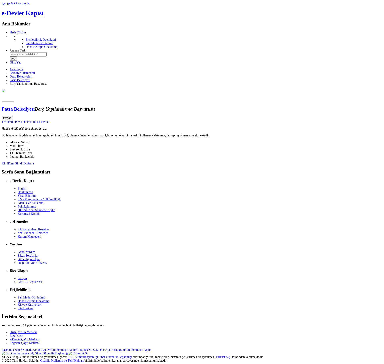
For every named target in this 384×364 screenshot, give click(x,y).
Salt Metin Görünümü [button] (31, 297)
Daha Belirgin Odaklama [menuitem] (41, 46)
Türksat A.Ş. (223, 357)
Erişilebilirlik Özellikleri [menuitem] (41, 39)
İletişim (22, 278)
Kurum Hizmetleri (29, 236)
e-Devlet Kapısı (22, 13)
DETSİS (36, 210)
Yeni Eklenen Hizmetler (33, 233)
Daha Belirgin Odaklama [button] (33, 301)
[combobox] (28, 54)
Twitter (58, 349)
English (22, 188)
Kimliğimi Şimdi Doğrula (18, 163)
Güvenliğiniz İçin (29, 259)
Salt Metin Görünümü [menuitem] (39, 43)
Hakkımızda (25, 192)
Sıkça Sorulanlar (28, 255)
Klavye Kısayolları (29, 304)
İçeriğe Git (8, 3)
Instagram (131, 349)
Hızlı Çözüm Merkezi (23, 332)
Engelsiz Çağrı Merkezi (24, 343)
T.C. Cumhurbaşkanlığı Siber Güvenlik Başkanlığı (100, 357)
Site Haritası (25, 308)
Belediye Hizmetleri (22, 73)
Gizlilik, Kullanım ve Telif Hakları (62, 360)
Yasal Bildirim (27, 195)
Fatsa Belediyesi (20, 80)
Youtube (94, 349)
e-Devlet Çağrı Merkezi (24, 339)
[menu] (196, 41)
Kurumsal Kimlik (29, 213)
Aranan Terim (18, 50)
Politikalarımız (27, 206)
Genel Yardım (26, 252)
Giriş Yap (15, 62)
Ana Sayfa (22, 3)
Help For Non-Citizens (32, 262)
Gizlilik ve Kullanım (30, 203)
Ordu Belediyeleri (21, 76)
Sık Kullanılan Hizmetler (33, 229)
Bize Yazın (16, 335)
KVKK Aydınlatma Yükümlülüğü (39, 199)
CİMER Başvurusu (30, 281)
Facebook (21, 349)
